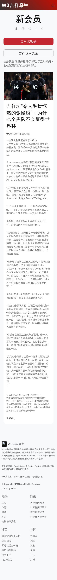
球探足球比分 (37, 512)
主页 (4, 502)
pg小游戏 (7, 559)
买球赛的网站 (37, 502)
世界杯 (9, 133)
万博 (32, 559)
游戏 (4, 512)
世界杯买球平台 (38, 507)
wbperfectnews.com (30, 455)
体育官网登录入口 (11, 536)
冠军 (32, 540)
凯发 (32, 545)
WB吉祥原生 (15, 5)
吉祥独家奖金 (28, 53)
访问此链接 (28, 41)
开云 (32, 554)
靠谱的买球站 (9, 550)
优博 (32, 550)
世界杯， (11, 418)
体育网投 (6, 540)
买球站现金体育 (10, 545)
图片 (4, 516)
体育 (4, 507)
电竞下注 (6, 554)
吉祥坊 (33, 140)
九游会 (33, 536)
